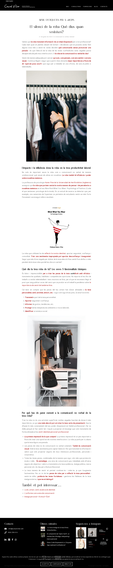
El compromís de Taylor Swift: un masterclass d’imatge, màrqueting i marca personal (58, 536)
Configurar (56, 564)
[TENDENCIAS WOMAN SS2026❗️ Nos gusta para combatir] (81, 543)
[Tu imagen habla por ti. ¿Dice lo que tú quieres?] (92, 543)
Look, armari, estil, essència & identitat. (39, 490)
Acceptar (45, 564)
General (71, 37)
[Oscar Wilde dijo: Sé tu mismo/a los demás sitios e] (103, 543)
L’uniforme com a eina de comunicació (39, 493)
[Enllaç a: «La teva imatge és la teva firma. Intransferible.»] (43, 529)
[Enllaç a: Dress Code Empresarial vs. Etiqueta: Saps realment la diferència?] (43, 544)
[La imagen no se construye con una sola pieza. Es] (92, 532)
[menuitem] (67, 7)
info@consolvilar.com (15, 529)
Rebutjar (68, 564)
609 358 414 (13, 532)
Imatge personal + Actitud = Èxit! (37, 497)
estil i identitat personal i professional (53, 432)
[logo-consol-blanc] (19, 8)
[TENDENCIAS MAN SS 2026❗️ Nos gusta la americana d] (81, 532)
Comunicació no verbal (62, 37)
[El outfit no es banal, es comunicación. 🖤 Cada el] (103, 532)
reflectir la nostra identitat (55, 253)
